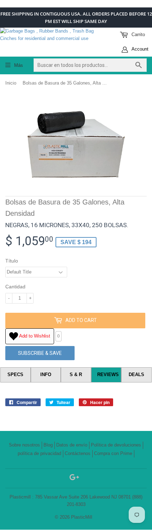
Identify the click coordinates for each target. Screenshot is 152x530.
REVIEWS (108, 374)
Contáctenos (77, 453)
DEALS (136, 374)
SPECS (15, 374)
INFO (45, 374)
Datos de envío (71, 445)
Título (11, 261)
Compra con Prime (113, 453)
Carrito (137, 34)
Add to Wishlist (34, 336)
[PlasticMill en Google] (74, 478)
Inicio (10, 83)
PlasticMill (81, 517)
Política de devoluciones (116, 445)
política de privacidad (39, 453)
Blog (48, 445)
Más (18, 65)
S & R (76, 374)
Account (139, 49)
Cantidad (15, 286)
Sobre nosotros (24, 445)
